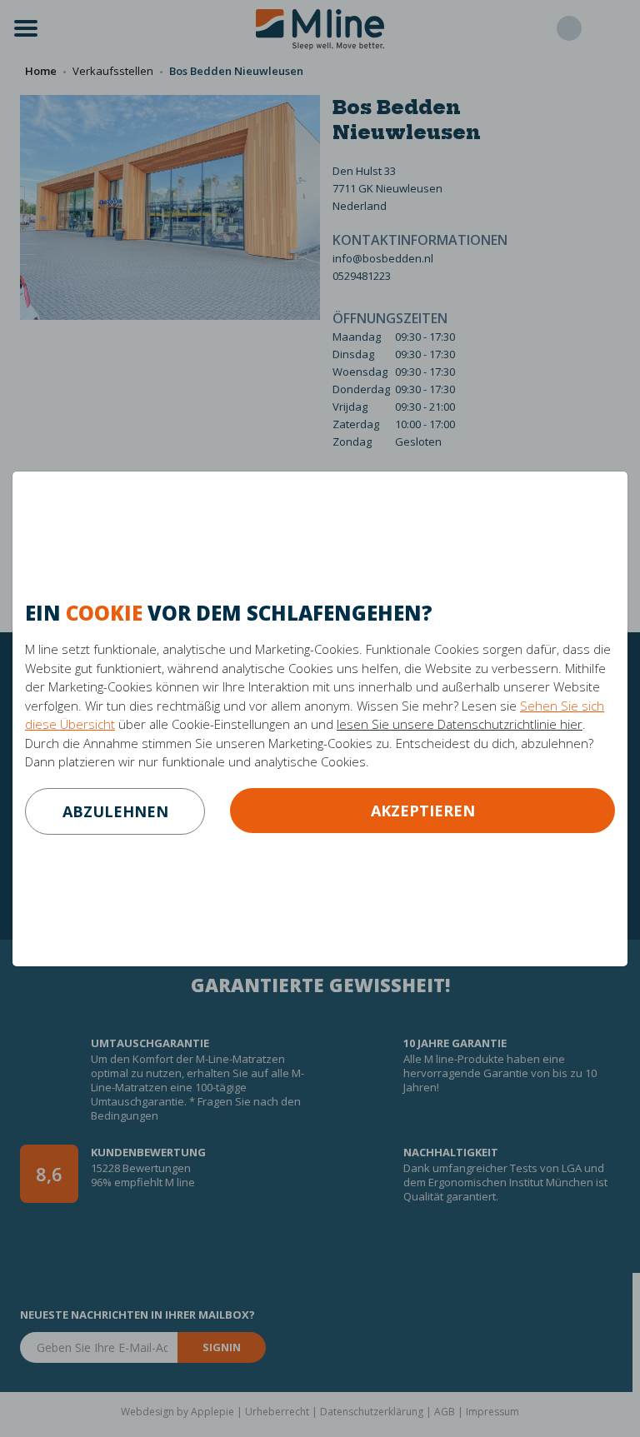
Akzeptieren (423, 811)
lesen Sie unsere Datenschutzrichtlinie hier (459, 724)
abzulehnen (115, 811)
